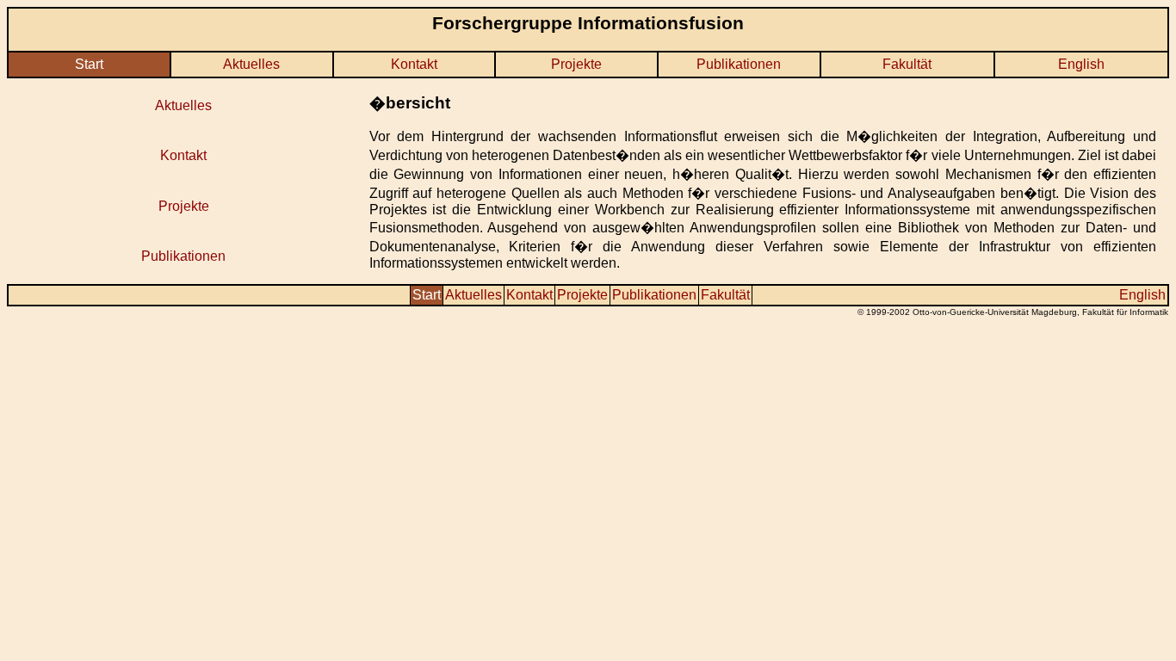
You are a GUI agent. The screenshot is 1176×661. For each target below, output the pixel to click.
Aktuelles (251, 64)
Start (89, 64)
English (1081, 64)
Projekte (576, 64)
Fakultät (907, 64)
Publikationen (738, 64)
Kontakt (414, 64)
